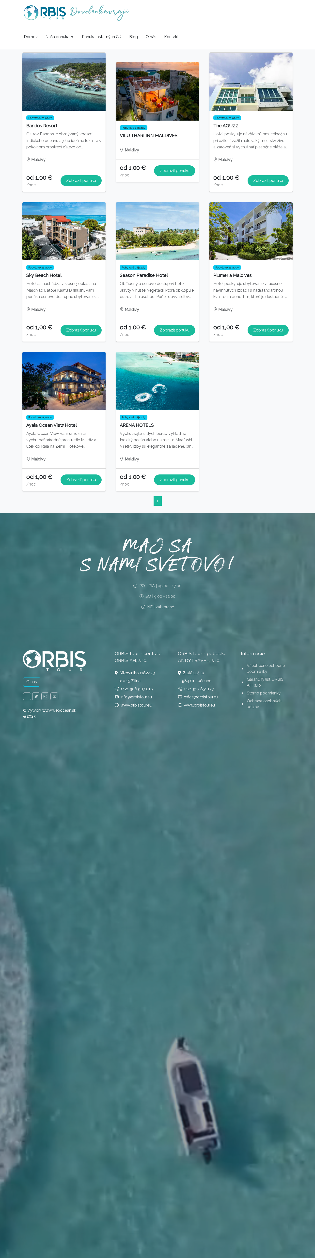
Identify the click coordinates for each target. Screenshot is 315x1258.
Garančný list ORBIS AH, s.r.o (265, 682)
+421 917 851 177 (199, 689)
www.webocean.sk (59, 710)
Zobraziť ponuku (81, 180)
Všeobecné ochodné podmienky (266, 668)
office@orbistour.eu (201, 697)
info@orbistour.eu (136, 697)
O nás (31, 681)
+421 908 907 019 (137, 689)
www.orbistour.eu (136, 705)
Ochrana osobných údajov (264, 704)
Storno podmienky (264, 693)
